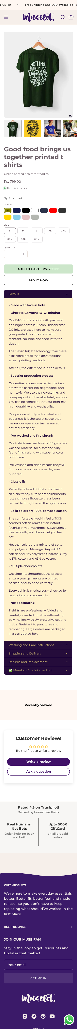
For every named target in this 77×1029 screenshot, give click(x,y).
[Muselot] (38, 17)
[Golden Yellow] (7, 217)
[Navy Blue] (44, 210)
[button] (62, 17)
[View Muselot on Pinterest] (43, 1016)
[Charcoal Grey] (62, 210)
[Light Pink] (26, 217)
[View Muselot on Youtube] (52, 1016)
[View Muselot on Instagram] (25, 1016)
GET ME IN (38, 978)
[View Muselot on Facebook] (34, 1016)
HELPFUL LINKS (14, 926)
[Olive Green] (7, 210)
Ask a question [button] (38, 771)
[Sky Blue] (17, 217)
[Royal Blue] (17, 210)
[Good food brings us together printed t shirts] (13, 128)
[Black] (26, 210)
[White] (35, 210)
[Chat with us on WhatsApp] (69, 1024)
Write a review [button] (38, 762)
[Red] (53, 210)
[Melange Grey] (35, 217)
